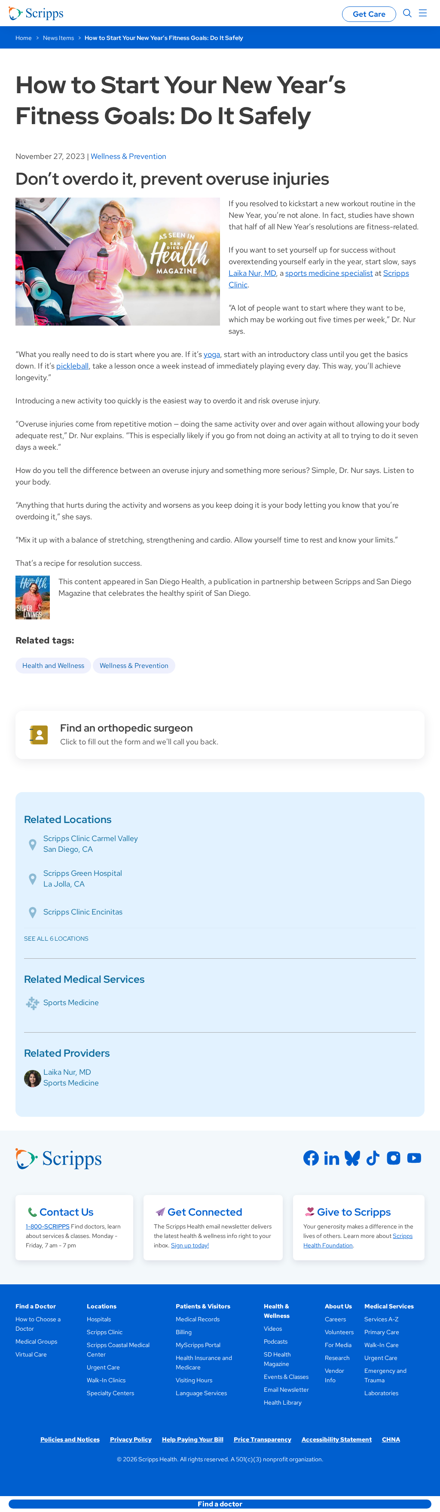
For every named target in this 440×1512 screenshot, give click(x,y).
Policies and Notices (70, 1439)
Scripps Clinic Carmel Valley (90, 838)
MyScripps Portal (198, 1345)
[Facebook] (311, 1158)
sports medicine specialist (329, 273)
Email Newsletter (286, 1389)
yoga (212, 354)
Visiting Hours (194, 1380)
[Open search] (407, 13)
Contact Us (66, 1212)
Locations (101, 1306)
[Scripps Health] (36, 13)
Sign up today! (190, 1245)
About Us (338, 1306)
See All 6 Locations (56, 938)
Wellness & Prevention (128, 156)
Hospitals (99, 1319)
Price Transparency (262, 1439)
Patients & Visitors (203, 1306)
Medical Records (198, 1319)
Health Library (283, 1402)
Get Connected (205, 1212)
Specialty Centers (110, 1393)
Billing (184, 1332)
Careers (335, 1319)
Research (337, 1358)
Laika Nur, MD (252, 273)
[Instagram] (393, 1158)
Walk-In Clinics (106, 1380)
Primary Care (381, 1332)
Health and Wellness (53, 665)
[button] (220, 1504)
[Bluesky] (352, 1158)
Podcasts (275, 1341)
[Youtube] (414, 1158)
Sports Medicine (71, 1002)
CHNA (391, 1439)
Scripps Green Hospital (82, 873)
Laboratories (381, 1393)
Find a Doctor (35, 1306)
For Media (338, 1345)
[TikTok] (373, 1158)
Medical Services (389, 1306)
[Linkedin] (331, 1158)
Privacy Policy (131, 1439)
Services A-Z (381, 1319)
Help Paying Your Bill (192, 1439)
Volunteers (339, 1332)
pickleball (72, 366)
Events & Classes (286, 1377)
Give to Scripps (354, 1212)
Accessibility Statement (337, 1439)
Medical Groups (36, 1341)
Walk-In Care (381, 1345)
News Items (58, 38)
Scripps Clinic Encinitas (82, 912)
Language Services (201, 1393)
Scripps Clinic (104, 1332)
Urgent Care (103, 1367)
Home (23, 38)
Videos (273, 1328)
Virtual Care (31, 1354)
